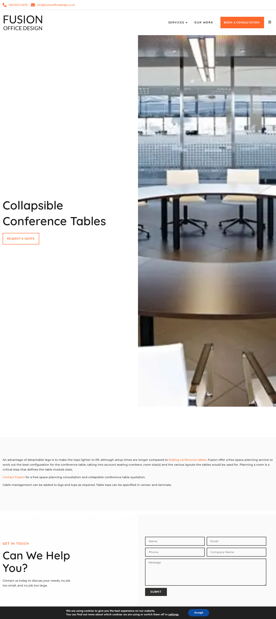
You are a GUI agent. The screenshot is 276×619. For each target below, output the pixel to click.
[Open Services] (186, 22)
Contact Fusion (14, 477)
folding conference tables (187, 460)
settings (173, 614)
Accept (198, 613)
